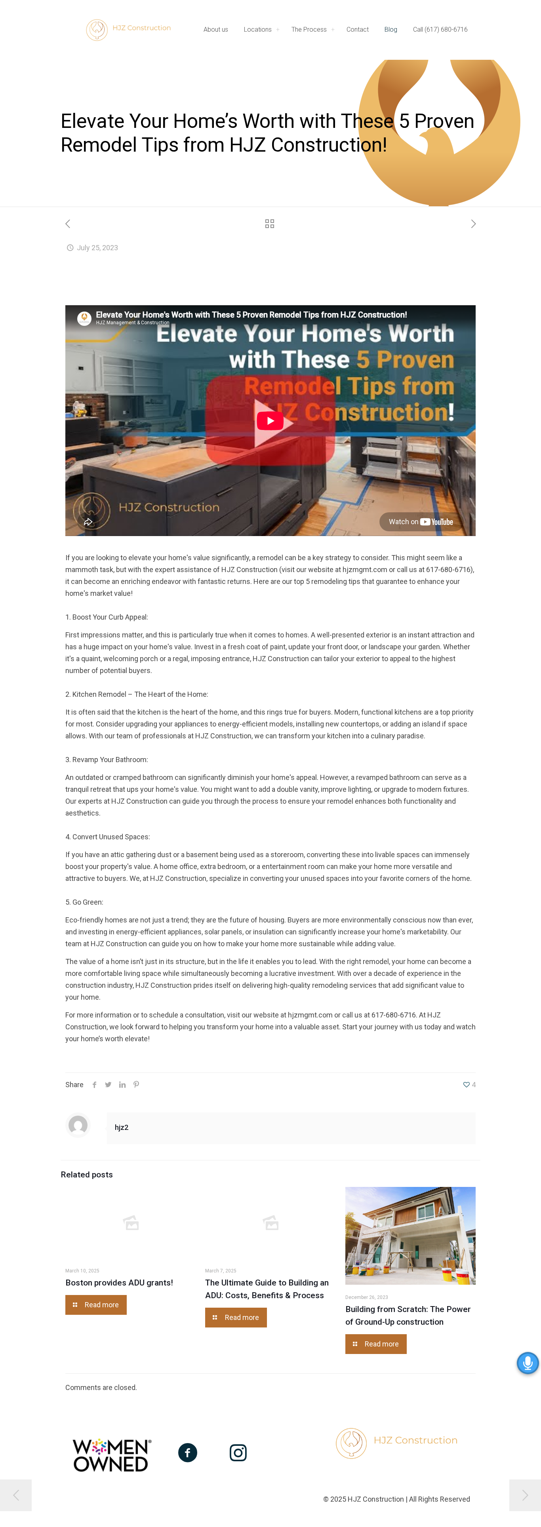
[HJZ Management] (128, 29)
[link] (278, 30)
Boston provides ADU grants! (119, 1282)
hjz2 (121, 1127)
